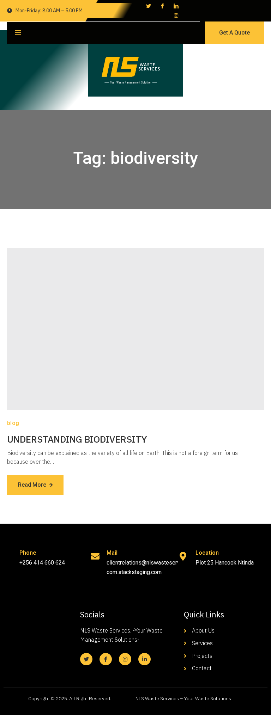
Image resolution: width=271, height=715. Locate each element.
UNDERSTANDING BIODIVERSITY (77, 439)
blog (13, 423)
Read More (32, 484)
